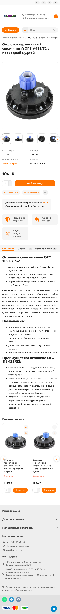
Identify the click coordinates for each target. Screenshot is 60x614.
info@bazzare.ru (14, 550)
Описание (8, 248)
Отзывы (24, 248)
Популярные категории (18, 527)
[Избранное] (37, 2)
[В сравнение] (26, 433)
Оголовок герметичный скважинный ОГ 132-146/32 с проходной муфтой (42, 466)
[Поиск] (54, 30)
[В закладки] (26, 427)
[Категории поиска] (25, 30)
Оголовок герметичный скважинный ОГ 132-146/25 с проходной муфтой (14, 466)
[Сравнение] (43, 2)
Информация (11, 511)
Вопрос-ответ (45, 248)
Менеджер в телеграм (37, 18)
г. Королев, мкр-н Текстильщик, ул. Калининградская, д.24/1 (23, 563)
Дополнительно (13, 519)
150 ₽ (45, 202)
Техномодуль (9, 163)
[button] (2, 139)
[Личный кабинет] (55, 2)
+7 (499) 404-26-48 (35, 14)
